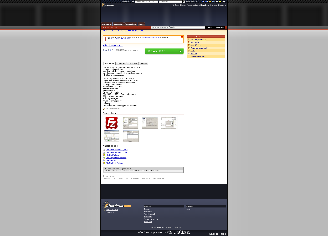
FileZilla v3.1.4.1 (137, 31)
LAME (193, 51)
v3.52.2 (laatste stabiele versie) (151, 37)
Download (157, 51)
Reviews (144, 63)
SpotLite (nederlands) (198, 40)
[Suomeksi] (206, 2)
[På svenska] (210, 2)
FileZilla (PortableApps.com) (116, 158)
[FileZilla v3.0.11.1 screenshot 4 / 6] (169, 129)
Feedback (110, 212)
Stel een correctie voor (113, 108)
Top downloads (194, 37)
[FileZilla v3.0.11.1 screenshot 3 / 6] (150, 129)
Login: (133, 1)
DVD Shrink (195, 42)
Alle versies (133, 63)
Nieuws (183, 5)
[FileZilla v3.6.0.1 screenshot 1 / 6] (112, 129)
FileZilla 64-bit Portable (114, 163)
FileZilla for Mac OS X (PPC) (116, 150)
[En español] (220, 2)
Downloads (116, 31)
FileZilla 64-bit (111, 160)
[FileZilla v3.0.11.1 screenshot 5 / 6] (112, 142)
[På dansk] (217, 2)
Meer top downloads (197, 56)
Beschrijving (109, 63)
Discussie (213, 5)
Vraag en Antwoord (193, 5)
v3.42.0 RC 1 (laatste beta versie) (121, 38)
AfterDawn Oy (162, 227)
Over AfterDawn (112, 210)
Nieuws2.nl (222, 5)
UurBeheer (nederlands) (199, 48)
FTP (129, 31)
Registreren (126, 1)
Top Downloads (150, 214)
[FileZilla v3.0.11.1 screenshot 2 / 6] (131, 129)
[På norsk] (213, 2)
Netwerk (124, 31)
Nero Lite (194, 54)
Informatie (121, 63)
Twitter (188, 209)
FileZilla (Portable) (112, 155)
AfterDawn (175, 5)
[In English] (203, 2)
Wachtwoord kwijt (191, 1)
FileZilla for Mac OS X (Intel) (116, 152)
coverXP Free (196, 45)
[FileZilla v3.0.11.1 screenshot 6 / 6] (131, 142)
